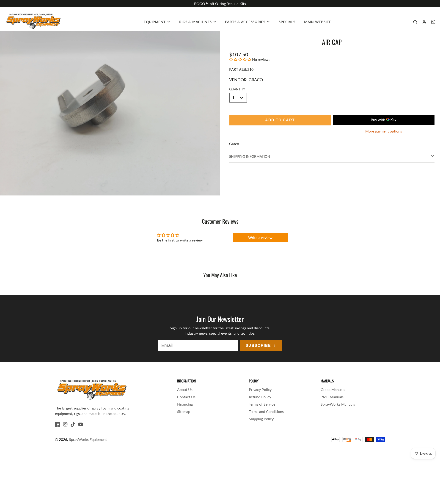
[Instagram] (65, 424)
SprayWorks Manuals (338, 404)
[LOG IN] (424, 22)
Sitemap (183, 411)
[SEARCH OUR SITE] (415, 22)
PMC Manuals (332, 397)
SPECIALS (287, 22)
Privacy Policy (260, 389)
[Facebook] (57, 424)
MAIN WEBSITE (317, 22)
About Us (184, 389)
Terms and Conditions (266, 411)
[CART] (433, 22)
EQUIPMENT (155, 22)
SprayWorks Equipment (88, 439)
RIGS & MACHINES (195, 22)
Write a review (260, 237)
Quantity (237, 89)
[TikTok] (72, 424)
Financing (185, 404)
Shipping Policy (261, 419)
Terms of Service (262, 404)
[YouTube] (80, 424)
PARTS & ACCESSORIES (245, 22)
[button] (240, 59)
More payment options (383, 131)
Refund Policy (260, 397)
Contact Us (186, 397)
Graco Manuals (333, 389)
